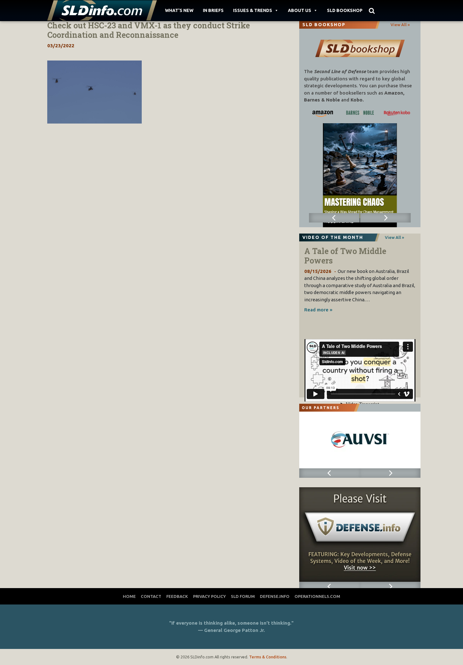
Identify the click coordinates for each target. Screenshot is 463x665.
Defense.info (274, 596)
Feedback (177, 596)
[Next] (385, 218)
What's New (179, 10)
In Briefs (213, 10)
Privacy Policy (209, 596)
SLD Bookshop (345, 10)
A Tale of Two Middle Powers (345, 256)
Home (129, 596)
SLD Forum (243, 596)
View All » (400, 24)
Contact (151, 596)
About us (299, 10)
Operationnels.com (317, 596)
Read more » (318, 309)
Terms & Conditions (267, 657)
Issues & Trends (252, 10)
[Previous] (334, 218)
